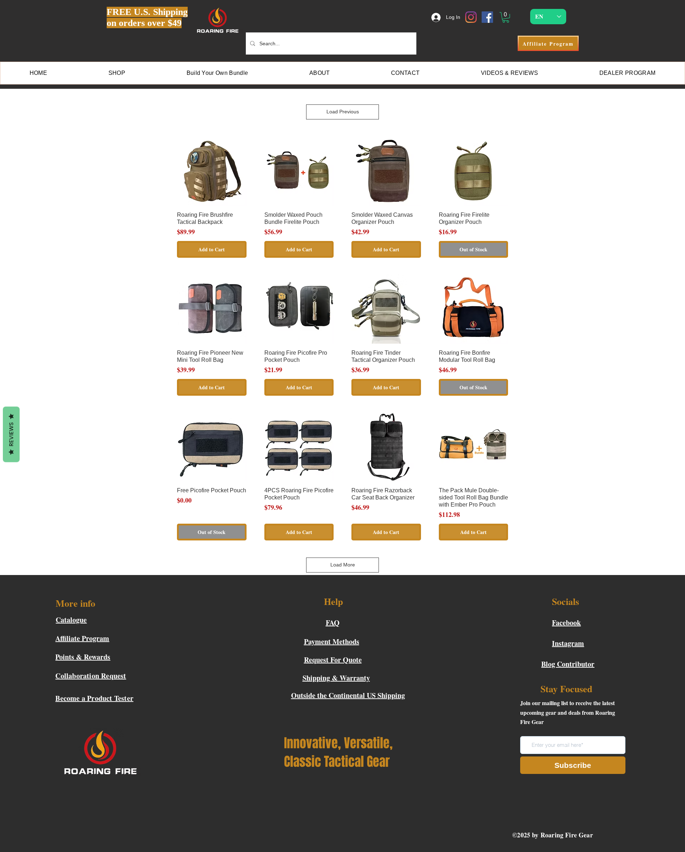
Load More (342, 565)
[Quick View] (212, 171)
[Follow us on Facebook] (487, 17)
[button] (505, 17)
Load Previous (342, 111)
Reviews (11, 434)
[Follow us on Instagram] (471, 17)
